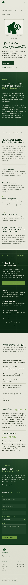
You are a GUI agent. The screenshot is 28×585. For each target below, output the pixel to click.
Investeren (5, 566)
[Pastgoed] (10, 550)
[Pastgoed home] (4, 2)
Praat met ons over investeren (12, 283)
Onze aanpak (6, 63)
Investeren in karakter (8, 67)
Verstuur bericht (8, 537)
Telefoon (7, 509)
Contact (4, 570)
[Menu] (24, 2)
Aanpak (3, 564)
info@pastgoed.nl (8, 485)
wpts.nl (16, 580)
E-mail (3, 503)
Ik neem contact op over (9, 516)
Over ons (4, 568)
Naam (3, 496)
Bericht (4, 523)
